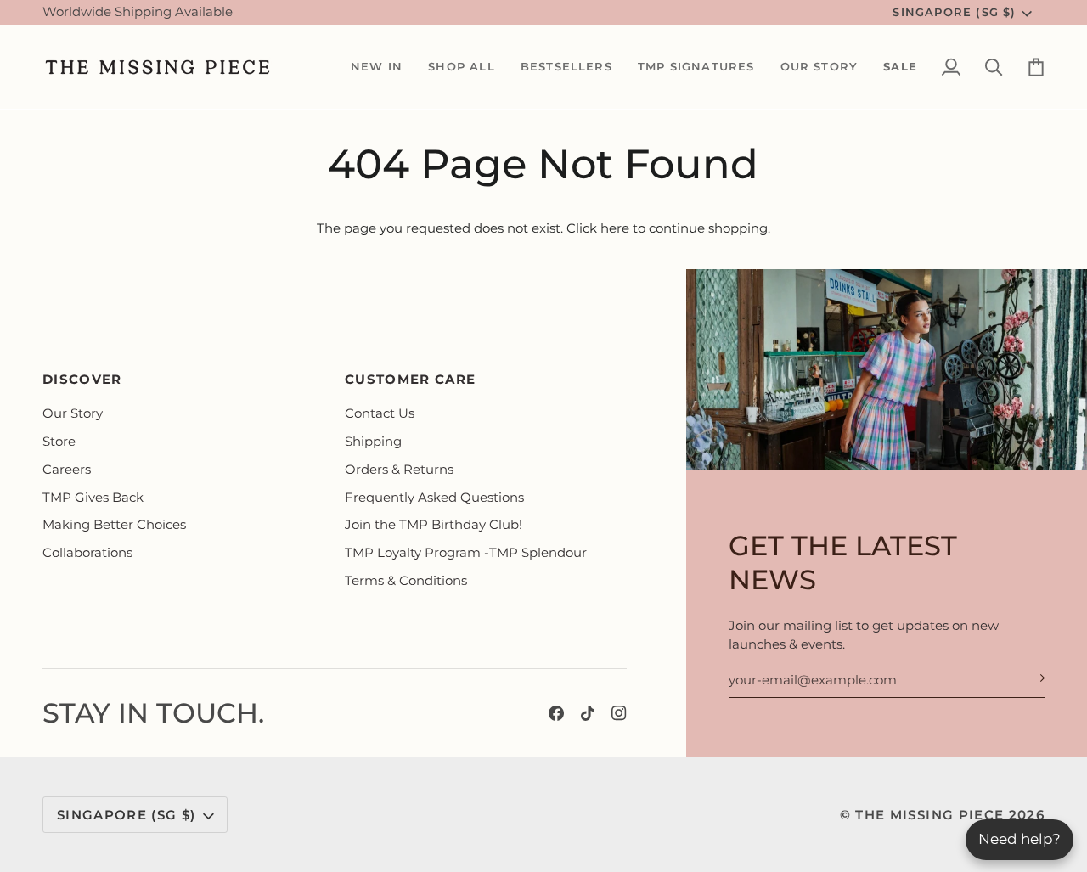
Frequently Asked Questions (434, 497)
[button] (376, 67)
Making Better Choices (114, 524)
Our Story (72, 413)
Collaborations (87, 552)
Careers (66, 469)
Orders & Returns (399, 469)
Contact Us (379, 413)
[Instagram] (619, 713)
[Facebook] (556, 713)
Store (59, 441)
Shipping (373, 441)
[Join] (1031, 678)
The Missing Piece (929, 815)
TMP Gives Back (93, 497)
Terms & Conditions (406, 580)
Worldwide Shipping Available (137, 12)
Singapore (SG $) (954, 12)
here (614, 228)
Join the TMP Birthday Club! (433, 524)
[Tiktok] (587, 713)
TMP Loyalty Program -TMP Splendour (466, 552)
